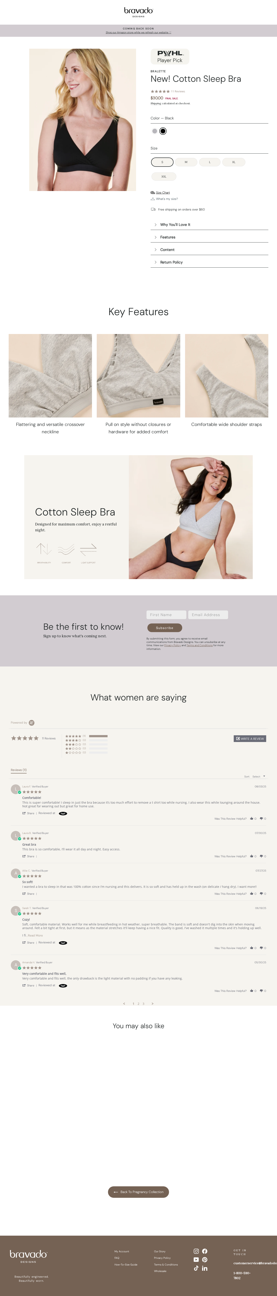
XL (233, 162)
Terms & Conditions (166, 1264)
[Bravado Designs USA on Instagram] (196, 1251)
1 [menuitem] (133, 1004)
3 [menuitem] (143, 1004)
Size (154, 148)
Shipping (156, 103)
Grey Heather (154, 131)
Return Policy (171, 262)
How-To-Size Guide (125, 1264)
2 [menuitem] (138, 1004)
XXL (163, 176)
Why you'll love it (175, 224)
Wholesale (160, 1271)
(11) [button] (84, 735)
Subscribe (165, 628)
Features (167, 237)
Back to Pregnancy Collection (141, 1192)
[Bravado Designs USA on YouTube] (196, 1259)
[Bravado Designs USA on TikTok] (196, 1268)
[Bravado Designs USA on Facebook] (204, 1251)
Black (163, 131)
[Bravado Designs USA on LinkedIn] (204, 1268)
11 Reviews (178, 91)
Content (167, 249)
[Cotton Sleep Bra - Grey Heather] (35, 1148)
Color (162, 118)
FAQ (116, 1258)
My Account (121, 1251)
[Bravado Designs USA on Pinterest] (204, 1259)
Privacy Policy (162, 1258)
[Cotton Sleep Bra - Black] (43, 1148)
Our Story (160, 1251)
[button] (250, 738)
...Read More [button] (34, 935)
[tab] (19, 771)
